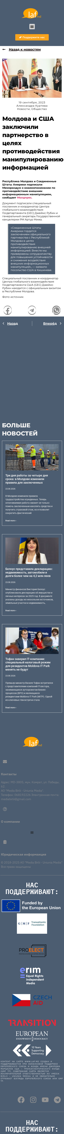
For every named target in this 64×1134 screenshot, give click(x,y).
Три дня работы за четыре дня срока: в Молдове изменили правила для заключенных (26, 479)
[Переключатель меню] (32, 832)
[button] (32, 26)
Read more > (10, 521)
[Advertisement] (32, 371)
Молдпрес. (24, 197)
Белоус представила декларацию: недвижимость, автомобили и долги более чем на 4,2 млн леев (29, 572)
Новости (23, 109)
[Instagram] (33, 1099)
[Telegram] (57, 1099)
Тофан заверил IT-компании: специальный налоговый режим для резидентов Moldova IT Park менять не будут (28, 664)
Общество (39, 109)
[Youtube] (45, 1099)
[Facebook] (21, 1099)
